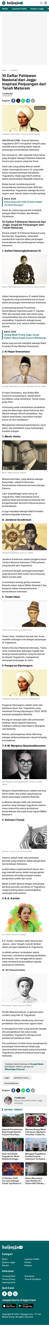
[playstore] (25, 1306)
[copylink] (33, 101)
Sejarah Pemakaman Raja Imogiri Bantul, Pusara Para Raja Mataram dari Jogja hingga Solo (12, 1134)
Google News (37, 1064)
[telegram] (28, 101)
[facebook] (13, 101)
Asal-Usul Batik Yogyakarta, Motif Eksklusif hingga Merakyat (10, 1158)
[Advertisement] (24, 39)
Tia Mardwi (7, 93)
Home (4, 70)
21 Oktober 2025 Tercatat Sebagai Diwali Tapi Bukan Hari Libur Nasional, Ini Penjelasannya (13, 1183)
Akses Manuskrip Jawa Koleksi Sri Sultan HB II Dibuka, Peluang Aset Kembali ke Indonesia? (36, 1183)
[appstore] (9, 1306)
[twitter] (18, 101)
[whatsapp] (23, 101)
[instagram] (15, 1293)
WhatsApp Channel (14, 1069)
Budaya (14, 70)
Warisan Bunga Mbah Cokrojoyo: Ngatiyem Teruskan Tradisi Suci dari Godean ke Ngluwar (35, 1134)
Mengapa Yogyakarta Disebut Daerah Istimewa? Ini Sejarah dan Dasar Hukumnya (35, 1158)
